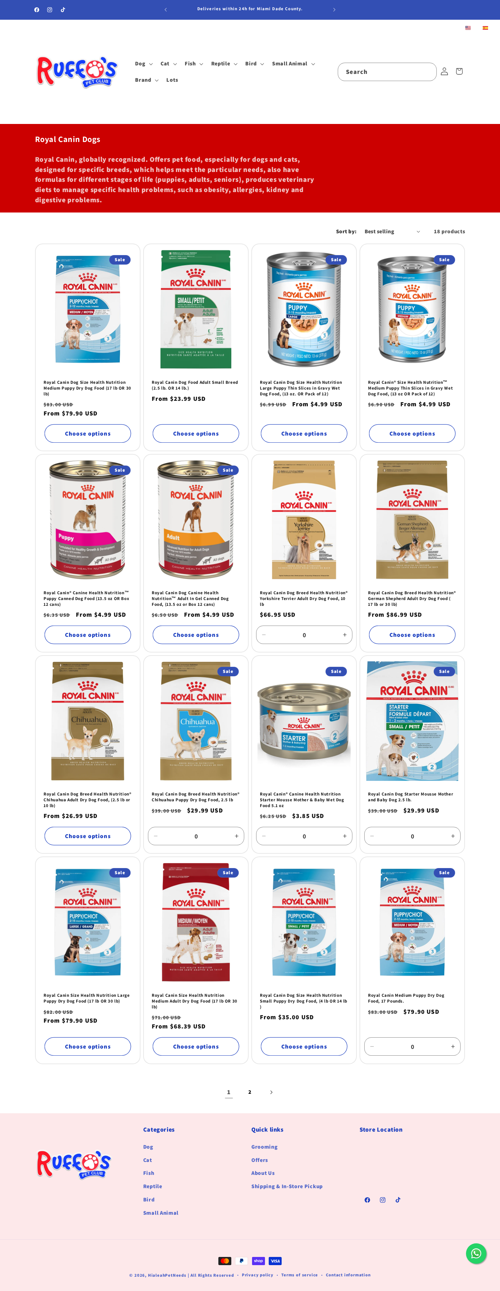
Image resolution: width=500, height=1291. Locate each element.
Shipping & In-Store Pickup (287, 1186)
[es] (485, 28)
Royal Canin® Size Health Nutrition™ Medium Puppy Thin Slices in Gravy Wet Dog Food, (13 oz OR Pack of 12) (410, 388)
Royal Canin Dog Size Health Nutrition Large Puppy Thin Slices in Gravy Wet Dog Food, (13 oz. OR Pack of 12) (301, 388)
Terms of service (299, 1275)
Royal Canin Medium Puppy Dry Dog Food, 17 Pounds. (406, 998)
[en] (468, 28)
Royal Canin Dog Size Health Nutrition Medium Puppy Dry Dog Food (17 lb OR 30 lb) (87, 388)
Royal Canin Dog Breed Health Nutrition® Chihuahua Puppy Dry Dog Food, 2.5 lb (195, 797)
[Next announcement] (334, 9)
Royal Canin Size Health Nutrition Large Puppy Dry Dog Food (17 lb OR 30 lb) (87, 998)
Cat (147, 1160)
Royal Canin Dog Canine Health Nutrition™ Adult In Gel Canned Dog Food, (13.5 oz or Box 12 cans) (190, 598)
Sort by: (346, 231)
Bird (149, 1199)
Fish (148, 1173)
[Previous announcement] (165, 9)
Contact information (348, 1275)
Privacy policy (257, 1275)
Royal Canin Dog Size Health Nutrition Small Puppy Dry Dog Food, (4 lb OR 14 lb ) (303, 1001)
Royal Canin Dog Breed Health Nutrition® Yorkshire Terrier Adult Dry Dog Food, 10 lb (304, 598)
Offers (259, 1160)
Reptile (152, 1186)
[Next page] (271, 1092)
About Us (263, 1173)
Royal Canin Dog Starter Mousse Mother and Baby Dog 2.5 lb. (410, 797)
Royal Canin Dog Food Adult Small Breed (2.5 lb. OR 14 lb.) (195, 385)
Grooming (264, 1146)
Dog (148, 1146)
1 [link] (229, 1092)
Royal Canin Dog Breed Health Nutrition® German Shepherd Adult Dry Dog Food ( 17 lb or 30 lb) (412, 598)
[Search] (428, 71)
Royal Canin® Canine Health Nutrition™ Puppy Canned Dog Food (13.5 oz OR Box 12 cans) (86, 598)
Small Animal (161, 1212)
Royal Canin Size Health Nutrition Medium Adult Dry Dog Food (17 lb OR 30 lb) (194, 1001)
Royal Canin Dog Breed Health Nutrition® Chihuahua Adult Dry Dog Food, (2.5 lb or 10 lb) (87, 799)
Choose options (88, 433)
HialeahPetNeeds (167, 1275)
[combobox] (387, 72)
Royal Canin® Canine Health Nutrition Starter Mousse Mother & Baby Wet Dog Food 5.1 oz (302, 799)
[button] (143, 64)
